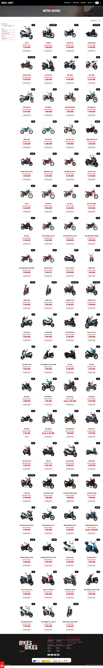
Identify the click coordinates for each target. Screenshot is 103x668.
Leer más (26, 436)
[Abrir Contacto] (92, 3)
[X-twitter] (20, 651)
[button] (100, 3)
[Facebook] (22, 651)
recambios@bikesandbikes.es (72, 641)
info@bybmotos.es (70, 642)
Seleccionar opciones (26, 50)
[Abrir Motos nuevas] (70, 3)
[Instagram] (24, 651)
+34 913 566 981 (70, 640)
